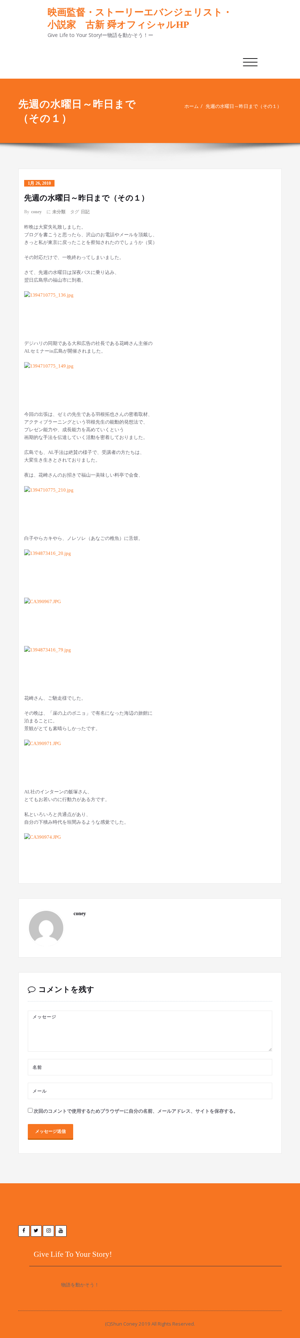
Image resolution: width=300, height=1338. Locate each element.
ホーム (191, 106)
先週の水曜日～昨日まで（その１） (244, 106)
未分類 (58, 211)
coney (36, 211)
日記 (85, 211)
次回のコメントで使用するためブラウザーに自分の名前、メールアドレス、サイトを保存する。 (136, 1111)
